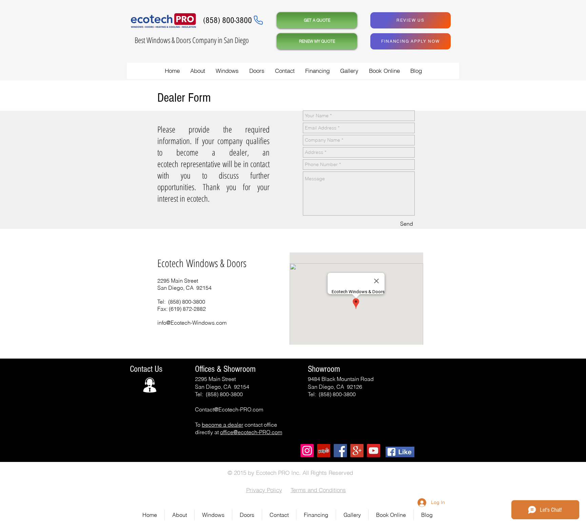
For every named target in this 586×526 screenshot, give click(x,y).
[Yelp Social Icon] (323, 450)
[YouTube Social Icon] (373, 450)
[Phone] (258, 20)
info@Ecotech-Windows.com (192, 322)
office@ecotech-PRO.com (251, 432)
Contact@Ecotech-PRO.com (229, 409)
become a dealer (222, 424)
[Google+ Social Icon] (357, 450)
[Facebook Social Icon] (340, 450)
